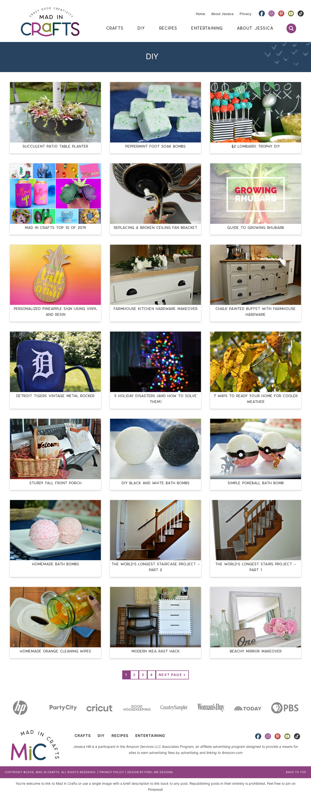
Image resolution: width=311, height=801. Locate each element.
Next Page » (172, 675)
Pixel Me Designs (159, 772)
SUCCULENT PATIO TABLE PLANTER (55, 146)
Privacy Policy (112, 772)
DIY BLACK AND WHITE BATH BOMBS (156, 483)
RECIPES (120, 735)
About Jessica (222, 14)
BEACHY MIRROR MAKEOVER (256, 651)
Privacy (245, 14)
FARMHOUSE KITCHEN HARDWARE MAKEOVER (156, 308)
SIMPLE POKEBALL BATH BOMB (256, 483)
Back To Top (296, 772)
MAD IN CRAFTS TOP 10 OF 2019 (55, 227)
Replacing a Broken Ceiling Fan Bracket (155, 227)
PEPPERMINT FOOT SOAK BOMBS (155, 146)
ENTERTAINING (150, 735)
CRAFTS (83, 735)
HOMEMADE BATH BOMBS (55, 564)
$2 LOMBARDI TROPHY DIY (256, 146)
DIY (101, 735)
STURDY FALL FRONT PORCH (55, 483)
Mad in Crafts (50, 21)
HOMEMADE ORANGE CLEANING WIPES (55, 651)
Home (200, 14)
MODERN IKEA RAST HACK (155, 651)
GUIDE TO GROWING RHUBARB (255, 227)
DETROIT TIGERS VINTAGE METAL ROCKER (55, 396)
